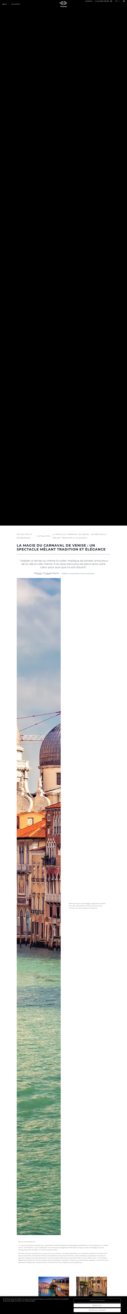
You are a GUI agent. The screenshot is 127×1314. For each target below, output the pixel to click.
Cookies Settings (97, 1300)
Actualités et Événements (24, 536)
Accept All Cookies (97, 1310)
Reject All (97, 1305)
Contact (88, 1)
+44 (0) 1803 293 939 (102, 1)
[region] (63, 1305)
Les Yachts (15, 4)
